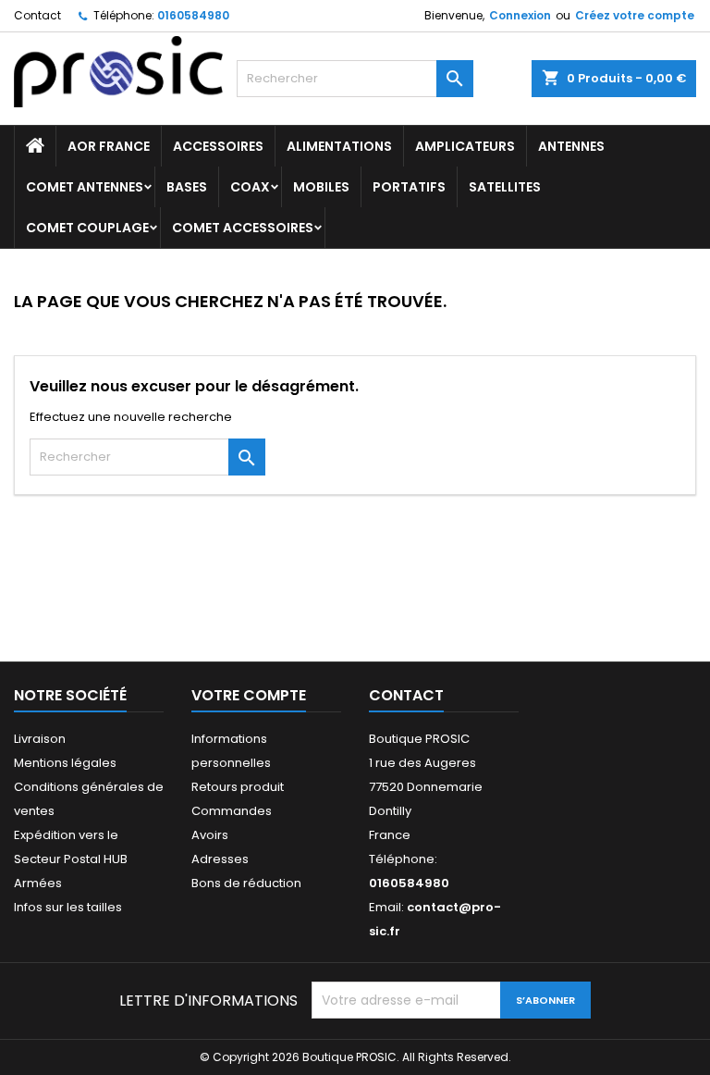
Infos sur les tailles (68, 907)
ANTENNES (571, 146)
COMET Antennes (84, 187)
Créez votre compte (634, 15)
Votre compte (248, 695)
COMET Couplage (87, 227)
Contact (37, 15)
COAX (250, 187)
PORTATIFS (409, 187)
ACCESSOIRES (218, 146)
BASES (186, 187)
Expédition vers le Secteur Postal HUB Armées (71, 859)
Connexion (520, 15)
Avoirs (209, 835)
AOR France (108, 146)
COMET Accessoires (242, 227)
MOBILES (321, 187)
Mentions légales (65, 763)
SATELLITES (505, 187)
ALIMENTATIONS (339, 146)
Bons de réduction (246, 883)
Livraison (40, 739)
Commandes (231, 811)
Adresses (220, 859)
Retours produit (237, 787)
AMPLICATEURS (465, 146)
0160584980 (193, 15)
